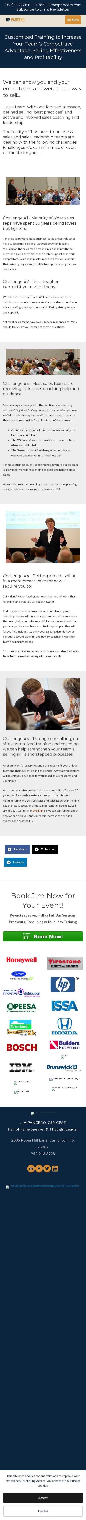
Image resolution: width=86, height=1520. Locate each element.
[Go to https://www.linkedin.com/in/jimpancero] (31, 1169)
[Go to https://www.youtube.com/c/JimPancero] (55, 1169)
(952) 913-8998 (17, 5)
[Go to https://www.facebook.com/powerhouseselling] (39, 1169)
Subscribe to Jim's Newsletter (43, 9)
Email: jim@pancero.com (59, 5)
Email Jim (38, 810)
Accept (43, 1498)
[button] (43, 936)
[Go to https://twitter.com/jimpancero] (47, 1169)
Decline (43, 1511)
